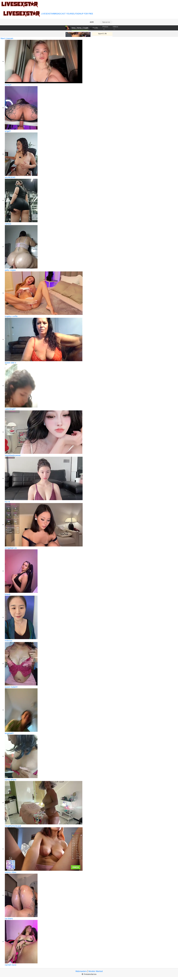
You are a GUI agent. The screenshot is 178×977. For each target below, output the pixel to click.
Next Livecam (7, 38)
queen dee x (10, 362)
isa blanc (9, 918)
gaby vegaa (10, 270)
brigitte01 (9, 733)
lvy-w (7, 501)
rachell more (10, 965)
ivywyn (8, 84)
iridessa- (9, 640)
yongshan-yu (11, 548)
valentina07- (10, 409)
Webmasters (81, 971)
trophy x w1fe (11, 316)
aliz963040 (10, 177)
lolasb (7, 594)
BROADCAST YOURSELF (65, 13)
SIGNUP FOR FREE (84, 13)
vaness (8, 223)
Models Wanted (96, 971)
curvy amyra (10, 779)
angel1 (8, 131)
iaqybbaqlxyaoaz (13, 455)
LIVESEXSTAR (47, 13)
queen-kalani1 (11, 687)
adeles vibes (10, 872)
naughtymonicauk (13, 826)
